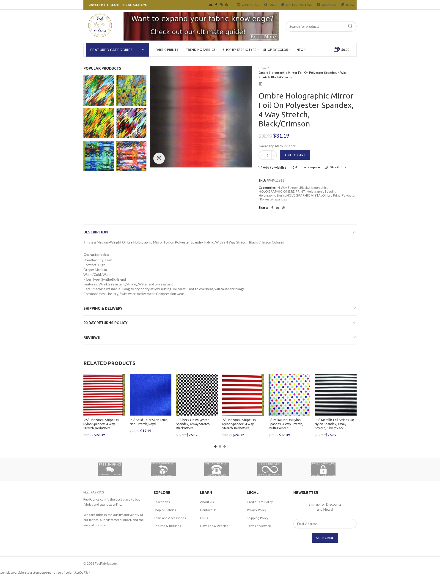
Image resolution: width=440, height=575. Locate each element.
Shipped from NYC (299, 4)
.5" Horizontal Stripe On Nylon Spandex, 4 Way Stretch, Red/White (239, 424)
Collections (162, 502)
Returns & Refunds (167, 526)
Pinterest (226, 5)
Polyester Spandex (273, 199)
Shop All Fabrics (165, 510)
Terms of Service (259, 526)
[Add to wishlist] (121, 381)
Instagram (221, 5)
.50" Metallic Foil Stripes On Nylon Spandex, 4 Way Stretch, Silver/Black (334, 424)
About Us (207, 502)
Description (95, 232)
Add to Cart (295, 155)
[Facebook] (272, 208)
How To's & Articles (214, 526)
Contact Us (250, 4)
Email (211, 5)
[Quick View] (121, 402)
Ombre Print (331, 195)
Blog (350, 4)
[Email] (277, 208)
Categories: (267, 187)
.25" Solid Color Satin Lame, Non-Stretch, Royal (149, 422)
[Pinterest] (283, 208)
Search (350, 26)
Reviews (91, 337)
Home (262, 68)
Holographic (318, 187)
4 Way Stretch (288, 187)
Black (304, 187)
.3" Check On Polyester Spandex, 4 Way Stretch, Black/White (193, 424)
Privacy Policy (256, 510)
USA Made (329, 4)
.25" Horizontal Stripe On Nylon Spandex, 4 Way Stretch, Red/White (101, 424)
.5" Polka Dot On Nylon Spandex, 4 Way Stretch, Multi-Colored (286, 424)
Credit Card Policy (260, 502)
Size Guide (338, 167)
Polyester (349, 195)
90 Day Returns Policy (105, 323)
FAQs (204, 518)
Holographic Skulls (272, 195)
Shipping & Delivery (102, 308)
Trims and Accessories (170, 518)
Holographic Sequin (321, 191)
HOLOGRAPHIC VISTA (303, 195)
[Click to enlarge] (159, 158)
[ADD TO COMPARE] (121, 391)
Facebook (216, 5)
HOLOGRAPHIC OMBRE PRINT (282, 191)
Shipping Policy (257, 518)
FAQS (272, 4)
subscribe (325, 538)
